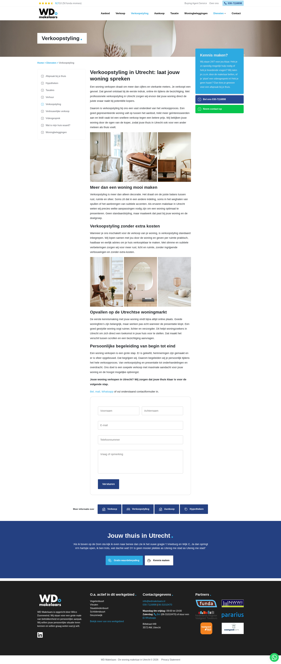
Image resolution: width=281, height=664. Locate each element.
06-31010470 (165, 604)
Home (40, 63)
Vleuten (94, 604)
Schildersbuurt (97, 611)
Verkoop (120, 13)
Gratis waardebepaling (126, 560)
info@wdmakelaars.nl (154, 601)
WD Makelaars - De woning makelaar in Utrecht (125, 659)
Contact (236, 13)
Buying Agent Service (196, 3)
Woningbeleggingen (196, 13)
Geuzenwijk (96, 615)
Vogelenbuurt (97, 601)
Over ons (214, 3)
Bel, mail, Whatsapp (101, 391)
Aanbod (105, 13)
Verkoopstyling (139, 13)
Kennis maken (161, 560)
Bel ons (214, 99)
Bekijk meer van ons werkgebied (107, 621)
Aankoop (159, 13)
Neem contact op (212, 109)
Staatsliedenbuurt (99, 608)
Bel (158, 614)
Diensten (218, 13)
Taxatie (174, 13)
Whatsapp (150, 618)
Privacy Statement (170, 659)
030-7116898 (234, 3)
